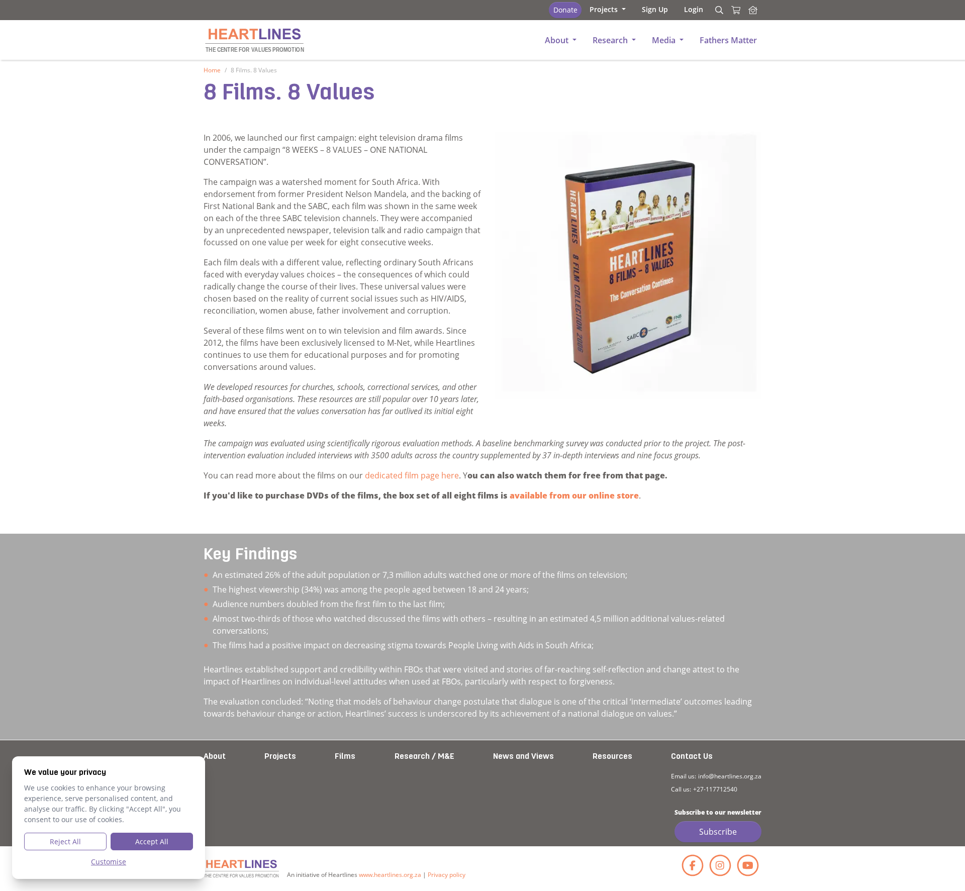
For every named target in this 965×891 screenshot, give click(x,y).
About (215, 757)
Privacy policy (446, 874)
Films (345, 757)
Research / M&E (424, 757)
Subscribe (718, 831)
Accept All (151, 841)
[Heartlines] (241, 868)
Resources (612, 757)
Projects (280, 757)
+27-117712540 (715, 789)
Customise (108, 861)
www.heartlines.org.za (390, 874)
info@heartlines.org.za (729, 776)
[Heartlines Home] (752, 10)
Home (212, 70)
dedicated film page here (412, 475)
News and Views (523, 757)
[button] (608, 9)
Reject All (65, 841)
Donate (565, 10)
